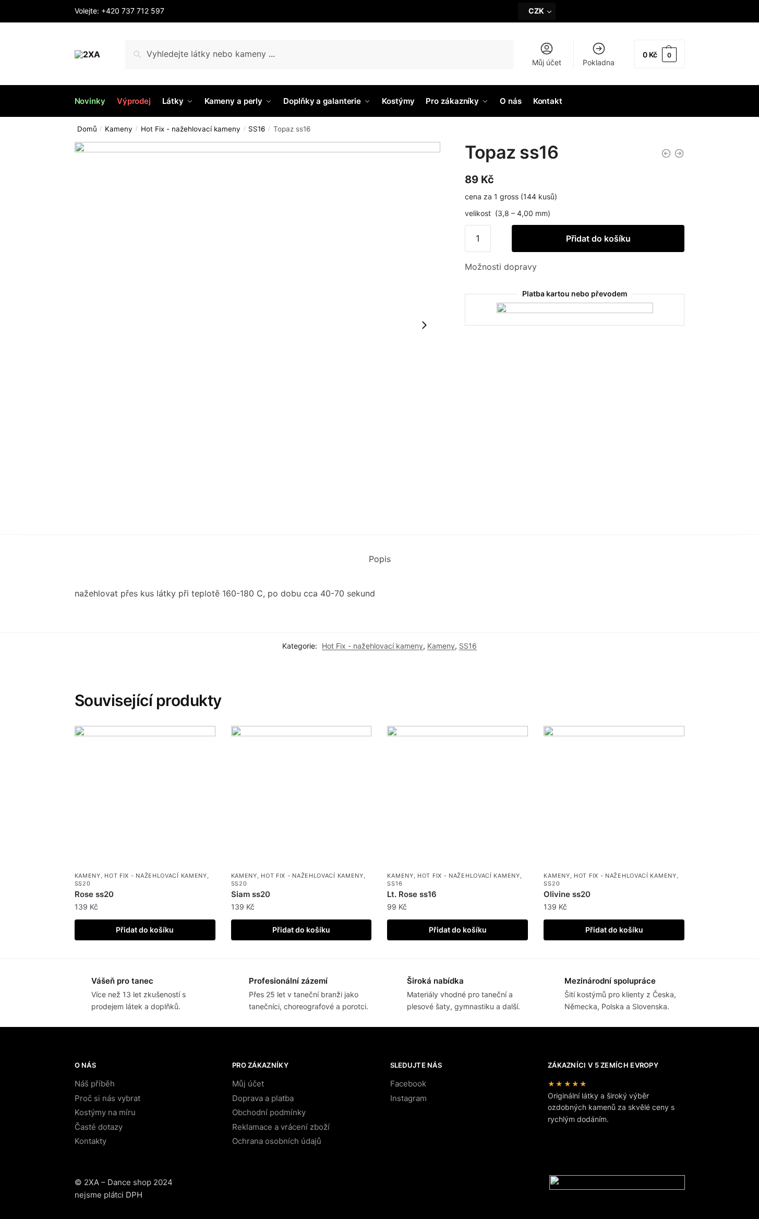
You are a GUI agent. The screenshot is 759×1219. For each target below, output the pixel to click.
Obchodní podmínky (269, 1112)
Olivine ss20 (567, 894)
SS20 (83, 883)
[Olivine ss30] (666, 153)
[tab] (379, 559)
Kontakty (90, 1141)
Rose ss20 (94, 894)
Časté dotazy (99, 1127)
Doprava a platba (263, 1098)
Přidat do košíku (598, 238)
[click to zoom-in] (258, 325)
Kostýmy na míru (105, 1112)
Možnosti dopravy (501, 266)
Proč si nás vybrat (107, 1098)
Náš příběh (95, 1084)
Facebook (408, 1084)
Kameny (118, 129)
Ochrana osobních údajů (276, 1141)
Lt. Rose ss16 (412, 894)
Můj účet (546, 62)
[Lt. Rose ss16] (457, 796)
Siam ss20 (250, 894)
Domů (87, 129)
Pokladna (599, 62)
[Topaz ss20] (679, 153)
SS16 (256, 129)
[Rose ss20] (145, 796)
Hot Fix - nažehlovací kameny (190, 129)
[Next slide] (424, 325)
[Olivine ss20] (614, 796)
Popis (380, 559)
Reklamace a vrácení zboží (281, 1127)
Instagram (408, 1098)
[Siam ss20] (301, 796)
